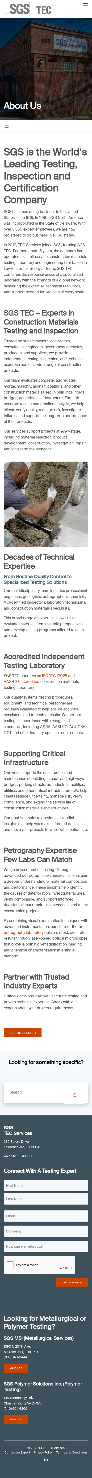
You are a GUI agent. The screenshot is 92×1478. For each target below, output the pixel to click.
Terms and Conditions (72, 1452)
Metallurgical (58, 1318)
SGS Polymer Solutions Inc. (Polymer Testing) (43, 1386)
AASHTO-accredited (21, 681)
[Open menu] (6, 126)
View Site (15, 1368)
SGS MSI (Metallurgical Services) (39, 1338)
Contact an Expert (22, 1033)
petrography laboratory (23, 932)
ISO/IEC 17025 (55, 675)
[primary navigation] (85, 6)
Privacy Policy (43, 1452)
